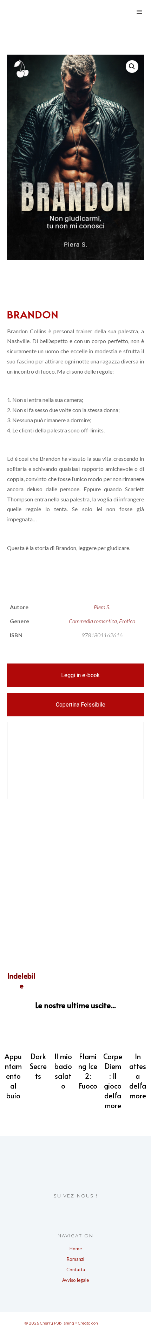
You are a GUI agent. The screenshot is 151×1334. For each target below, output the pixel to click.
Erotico (127, 621)
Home (76, 1248)
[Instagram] (81, 1210)
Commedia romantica (93, 621)
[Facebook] (68, 1210)
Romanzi (75, 1259)
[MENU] (138, 11)
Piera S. (102, 607)
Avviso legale (75, 1280)
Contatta (75, 1269)
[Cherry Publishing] (58, 11)
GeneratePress (113, 1323)
